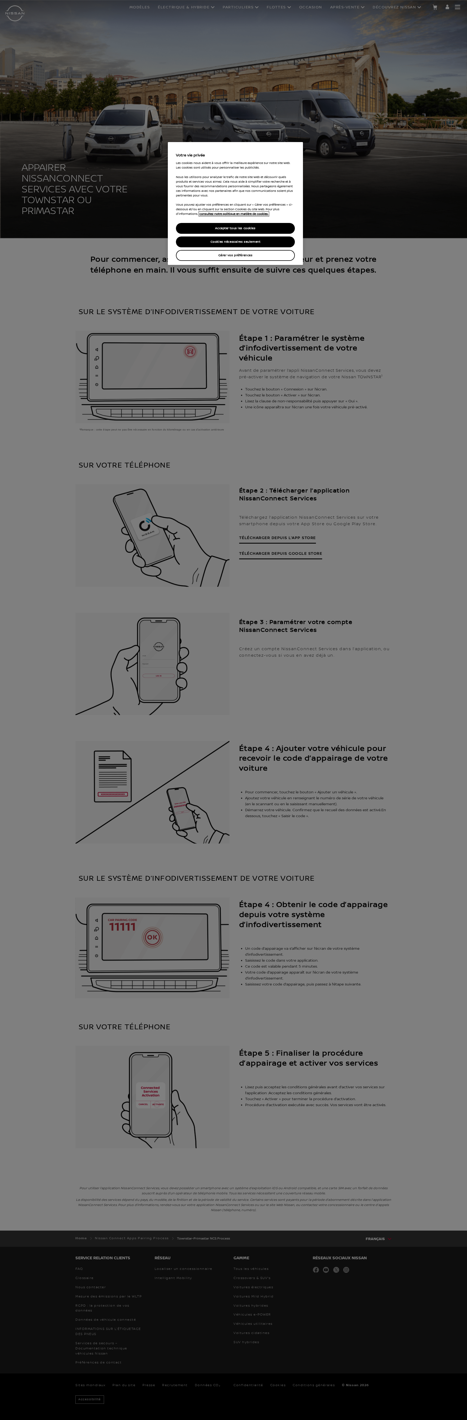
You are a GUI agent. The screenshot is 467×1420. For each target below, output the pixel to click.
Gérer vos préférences (235, 255)
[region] (235, 203)
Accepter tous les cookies (235, 228)
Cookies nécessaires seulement (236, 242)
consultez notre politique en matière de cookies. (233, 214)
